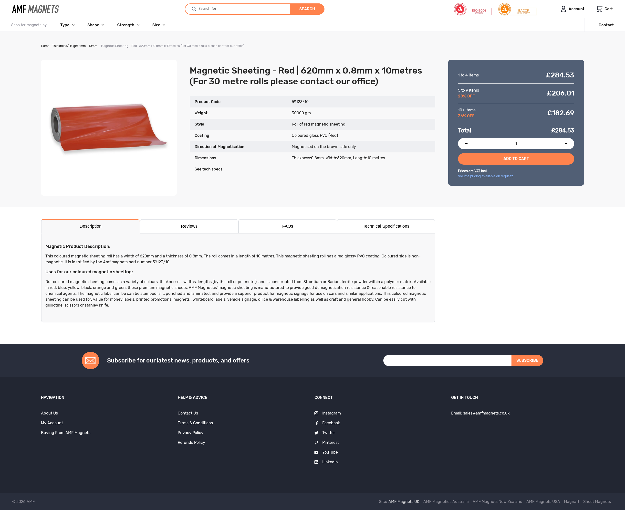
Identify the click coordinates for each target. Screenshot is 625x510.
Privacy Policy (190, 432)
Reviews (189, 226)
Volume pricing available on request (485, 176)
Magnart (571, 501)
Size (156, 25)
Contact (606, 25)
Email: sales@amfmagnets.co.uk (480, 413)
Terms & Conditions (195, 423)
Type (64, 25)
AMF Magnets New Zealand (497, 501)
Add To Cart (516, 158)
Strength (125, 25)
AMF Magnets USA (543, 501)
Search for (207, 9)
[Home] (35, 9)
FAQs (287, 226)
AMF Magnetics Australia (446, 501)
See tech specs (208, 169)
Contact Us (188, 413)
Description (91, 226)
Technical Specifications (386, 226)
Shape (93, 25)
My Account (52, 423)
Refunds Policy (191, 442)
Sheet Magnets (597, 501)
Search (307, 9)
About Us (49, 413)
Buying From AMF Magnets (65, 432)
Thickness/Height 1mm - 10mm (74, 46)
